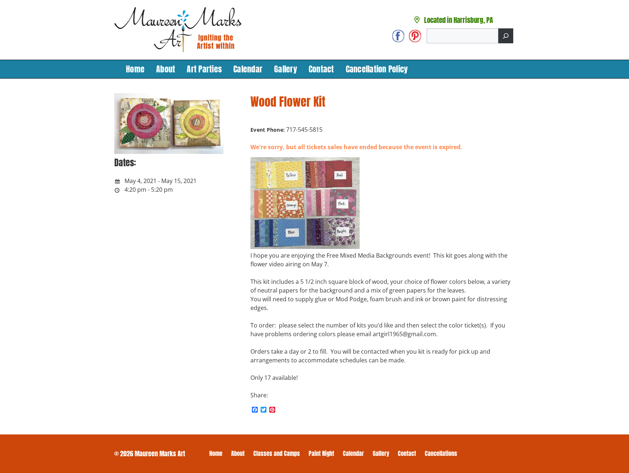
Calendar (247, 69)
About (165, 69)
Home (135, 69)
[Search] (505, 35)
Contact (321, 69)
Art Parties (204, 69)
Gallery (285, 69)
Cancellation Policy (377, 69)
